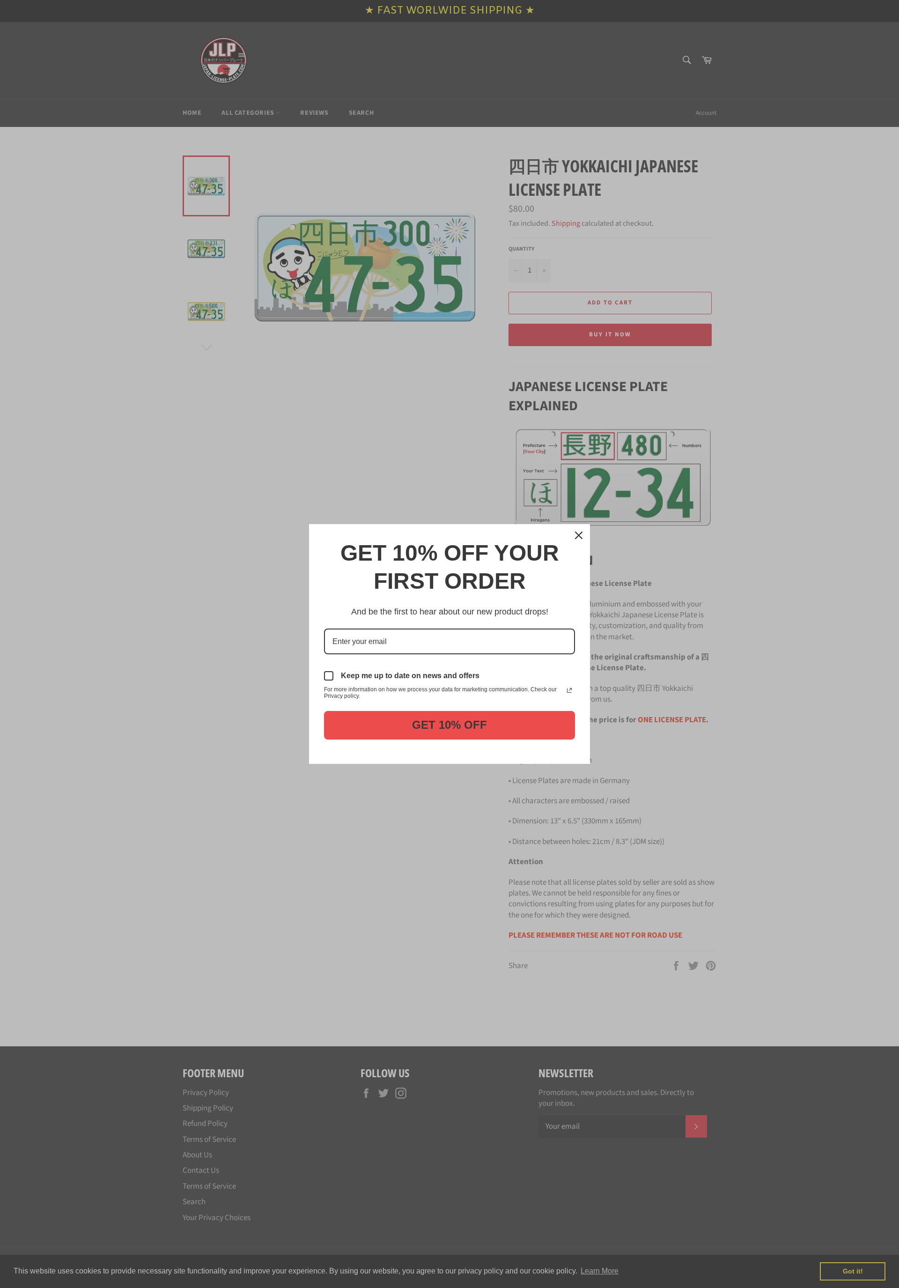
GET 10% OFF (449, 724)
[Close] (578, 535)
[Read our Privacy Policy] (569, 690)
